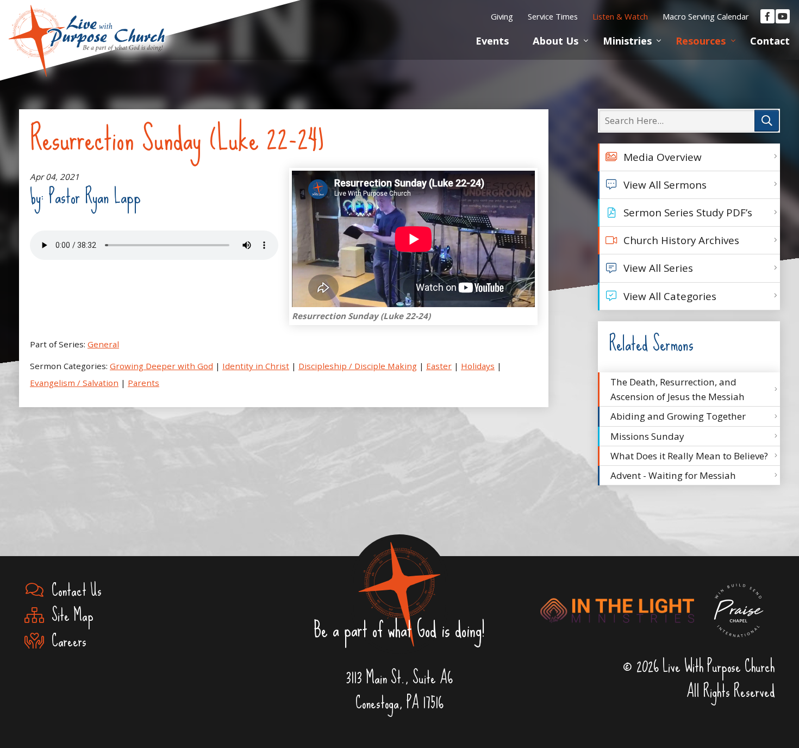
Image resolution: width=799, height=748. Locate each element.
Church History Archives (681, 240)
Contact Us (73, 590)
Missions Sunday (647, 436)
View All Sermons (665, 185)
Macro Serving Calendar (706, 16)
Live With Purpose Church (86, 27)
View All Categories (669, 296)
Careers (65, 640)
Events (492, 40)
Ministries (627, 40)
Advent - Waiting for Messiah (673, 475)
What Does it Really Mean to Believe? (689, 456)
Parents (143, 382)
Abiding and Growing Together (678, 416)
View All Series (658, 268)
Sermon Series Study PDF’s (687, 212)
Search (766, 121)
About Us (555, 40)
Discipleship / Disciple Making (357, 365)
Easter (439, 365)
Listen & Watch (620, 16)
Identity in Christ (255, 365)
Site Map (68, 615)
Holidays (478, 365)
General (103, 344)
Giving (502, 16)
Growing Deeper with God (161, 365)
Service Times (553, 16)
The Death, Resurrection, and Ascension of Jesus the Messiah (677, 389)
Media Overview (662, 157)
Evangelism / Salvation (74, 382)
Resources (701, 40)
